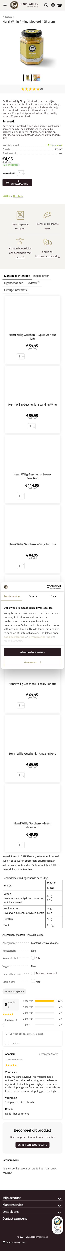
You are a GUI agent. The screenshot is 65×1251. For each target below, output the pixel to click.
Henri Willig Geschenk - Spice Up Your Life (32, 336)
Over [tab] (53, 596)
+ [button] (23, 172)
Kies (24, 1242)
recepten (20, 228)
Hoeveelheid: (9, 173)
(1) (41, 89)
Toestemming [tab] (12, 596)
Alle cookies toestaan (32, 652)
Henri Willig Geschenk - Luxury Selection (33, 476)
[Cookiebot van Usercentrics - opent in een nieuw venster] (46, 587)
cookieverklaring (14, 636)
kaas (47, 228)
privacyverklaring (39, 636)
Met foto (14, 1043)
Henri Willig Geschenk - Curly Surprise (32, 544)
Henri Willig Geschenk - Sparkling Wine (32, 404)
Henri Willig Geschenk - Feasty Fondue (32, 684)
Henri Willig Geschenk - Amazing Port (32, 753)
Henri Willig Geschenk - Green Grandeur (32, 825)
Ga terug (9, 16)
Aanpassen (30, 661)
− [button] (23, 174)
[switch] (58, 1231)
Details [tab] (32, 596)
